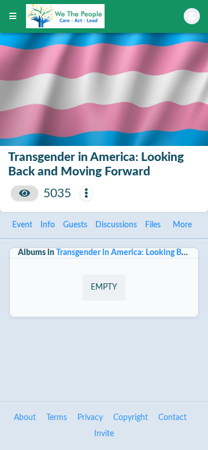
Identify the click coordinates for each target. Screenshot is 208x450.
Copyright (130, 418)
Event (22, 225)
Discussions (116, 225)
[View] (24, 193)
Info (47, 225)
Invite (104, 434)
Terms (56, 418)
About (25, 418)
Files (153, 225)
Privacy (90, 418)
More (182, 225)
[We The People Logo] (90, 16)
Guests (75, 225)
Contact (172, 418)
